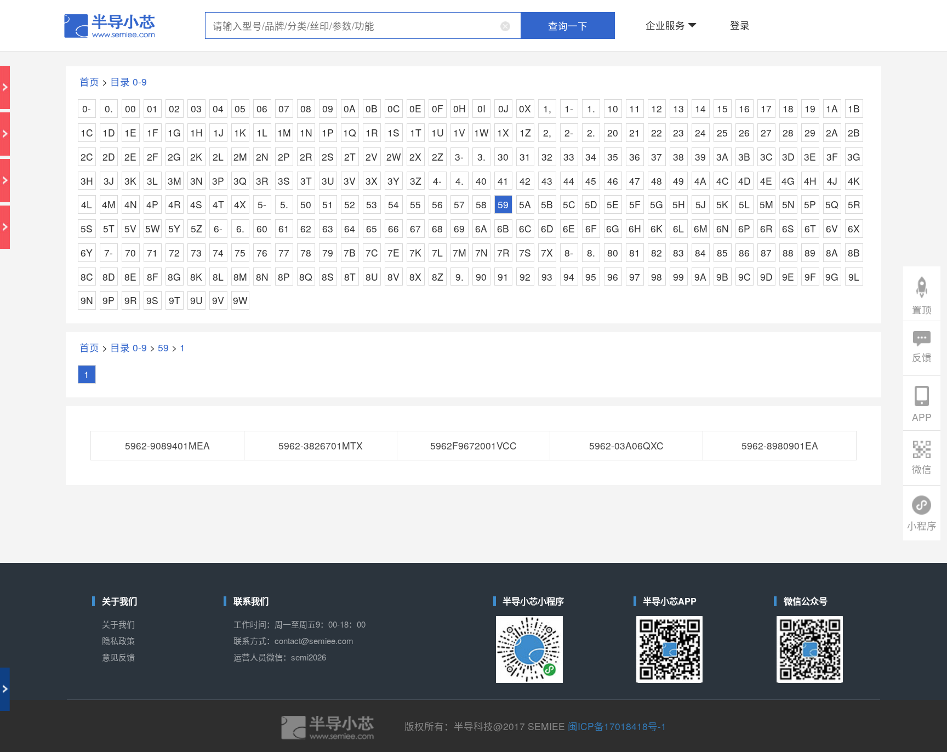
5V (130, 228)
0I (481, 108)
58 (481, 204)
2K (196, 156)
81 (634, 252)
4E (766, 180)
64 (349, 228)
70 (130, 252)
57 (459, 204)
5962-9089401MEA (167, 445)
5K (722, 204)
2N (262, 156)
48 (656, 180)
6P (744, 228)
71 (152, 252)
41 (503, 180)
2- (568, 132)
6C (525, 228)
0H (459, 108)
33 (568, 156)
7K (415, 252)
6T (810, 228)
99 (678, 276)
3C (766, 156)
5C (569, 204)
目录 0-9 (128, 81)
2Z (437, 156)
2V (372, 156)
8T (350, 276)
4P (152, 204)
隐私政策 (118, 640)
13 (678, 108)
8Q (305, 276)
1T (415, 132)
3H (87, 180)
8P (284, 276)
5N (788, 204)
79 (327, 252)
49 (678, 180)
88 (788, 252)
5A (525, 204)
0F (437, 108)
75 (240, 252)
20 (612, 132)
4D (744, 180)
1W (481, 132)
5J (700, 204)
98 (656, 276)
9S (152, 300)
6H (635, 228)
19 (810, 108)
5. (284, 204)
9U (196, 300)
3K (130, 180)
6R (766, 228)
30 (503, 156)
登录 (740, 25)
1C (87, 132)
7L (437, 252)
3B (744, 156)
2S (328, 156)
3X (372, 180)
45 (590, 180)
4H (810, 180)
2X (415, 156)
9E (788, 276)
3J (109, 180)
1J (218, 132)
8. (591, 252)
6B (503, 228)
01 (152, 108)
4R (174, 204)
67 (415, 228)
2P (284, 156)
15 (722, 108)
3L (152, 180)
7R (503, 252)
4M (109, 204)
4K (854, 180)
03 (196, 108)
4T (218, 204)
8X (415, 276)
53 (371, 204)
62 (305, 228)
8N (262, 276)
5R (854, 204)
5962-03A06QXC (626, 445)
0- (86, 108)
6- (218, 228)
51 (327, 204)
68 (437, 228)
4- (437, 180)
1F (152, 132)
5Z (196, 228)
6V (832, 228)
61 (283, 228)
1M (284, 132)
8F (152, 276)
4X (240, 204)
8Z (437, 276)
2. (591, 132)
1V (459, 132)
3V (350, 180)
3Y (393, 180)
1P (328, 132)
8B (854, 252)
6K (657, 228)
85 (722, 252)
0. (109, 108)
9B (722, 276)
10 (612, 108)
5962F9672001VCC (473, 445)
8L (218, 276)
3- (459, 156)
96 (612, 276)
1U (437, 132)
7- (108, 252)
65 (371, 228)
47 (634, 180)
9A (700, 276)
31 (525, 156)
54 (393, 204)
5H (678, 204)
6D (547, 228)
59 (503, 204)
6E (569, 228)
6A (481, 228)
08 (305, 108)
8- (568, 252)
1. (591, 108)
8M (240, 276)
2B (854, 132)
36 (634, 156)
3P (218, 180)
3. (481, 156)
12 (656, 108)
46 (612, 180)
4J (832, 180)
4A (700, 180)
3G (853, 156)
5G (656, 204)
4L (86, 204)
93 (546, 276)
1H (196, 132)
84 (700, 252)
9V (218, 300)
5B (547, 204)
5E (613, 204)
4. (459, 180)
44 (568, 180)
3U (328, 180)
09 (327, 108)
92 (525, 276)
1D (108, 132)
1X (503, 132)
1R (372, 132)
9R (130, 300)
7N (481, 252)
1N (306, 132)
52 (349, 204)
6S (788, 228)
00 (130, 108)
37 (656, 156)
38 (678, 156)
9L (853, 276)
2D (108, 156)
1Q (349, 132)
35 (612, 156)
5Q (831, 204)
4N (130, 204)
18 (788, 108)
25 (722, 132)
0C (393, 108)
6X (854, 228)
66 (393, 228)
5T (109, 228)
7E (393, 252)
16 (744, 108)
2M (240, 156)
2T (350, 156)
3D (788, 156)
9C (744, 276)
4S (196, 204)
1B (854, 108)
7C (372, 252)
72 (174, 252)
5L (744, 204)
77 (283, 252)
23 (678, 132)
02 (174, 108)
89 (810, 252)
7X (547, 252)
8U (372, 276)
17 (766, 108)
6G (612, 228)
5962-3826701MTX (320, 445)
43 (546, 180)
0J (503, 108)
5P (810, 204)
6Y (87, 252)
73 (196, 252)
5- (262, 204)
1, (547, 108)
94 (568, 276)
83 (678, 252)
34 (590, 156)
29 (810, 132)
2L (218, 156)
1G (174, 132)
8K (196, 276)
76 (261, 252)
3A (722, 156)
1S (393, 132)
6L (678, 228)
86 (744, 252)
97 (634, 276)
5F (635, 204)
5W (152, 228)
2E (130, 156)
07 (283, 108)
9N (87, 300)
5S (87, 228)
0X (525, 108)
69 (459, 228)
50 (305, 204)
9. (459, 276)
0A (350, 108)
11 (634, 108)
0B (372, 108)
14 (700, 108)
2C (87, 156)
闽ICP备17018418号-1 (617, 726)
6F (591, 228)
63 (327, 228)
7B (350, 252)
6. (240, 228)
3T (306, 180)
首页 (89, 81)
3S (284, 180)
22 (656, 132)
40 (481, 180)
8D (108, 276)
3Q (240, 180)
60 (261, 228)
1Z (525, 132)
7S (525, 252)
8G (174, 276)
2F (152, 156)
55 (415, 204)
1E (130, 132)
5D (591, 204)
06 (261, 108)
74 (218, 252)
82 (656, 252)
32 (546, 156)
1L (261, 132)
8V (393, 276)
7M (459, 252)
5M (766, 204)
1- (568, 108)
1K (240, 132)
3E (810, 156)
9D (766, 276)
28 (788, 132)
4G (788, 180)
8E (130, 276)
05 (240, 108)
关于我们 (118, 624)
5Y (174, 228)
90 (481, 276)
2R (306, 156)
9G (831, 276)
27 (766, 132)
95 (590, 276)
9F (810, 276)
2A (832, 132)
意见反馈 (118, 657)
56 (437, 204)
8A (832, 252)
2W (393, 156)
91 (503, 276)
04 (218, 108)
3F (832, 156)
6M (701, 228)
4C (722, 180)
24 (700, 132)
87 (766, 252)
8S (328, 276)
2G (174, 156)
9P (108, 300)
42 (525, 180)
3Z (415, 180)
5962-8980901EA (779, 445)
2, (547, 132)
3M (174, 180)
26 (744, 132)
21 (634, 132)
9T (174, 300)
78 (305, 252)
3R (262, 180)
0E (415, 108)
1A (832, 108)
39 (700, 156)
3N (196, 180)
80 (612, 252)
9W (240, 300)
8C (87, 276)
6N (722, 228)
